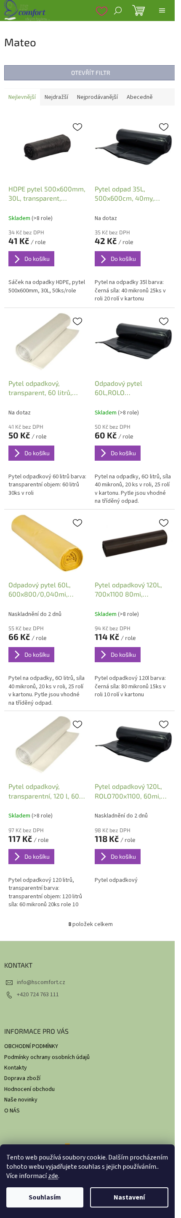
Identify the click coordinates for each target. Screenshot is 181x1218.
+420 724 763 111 (38, 994)
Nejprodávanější (97, 97)
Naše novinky (20, 1100)
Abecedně (140, 97)
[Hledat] (117, 10)
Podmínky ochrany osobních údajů (47, 1057)
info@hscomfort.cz (41, 982)
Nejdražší (56, 97)
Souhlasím (45, 1197)
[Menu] (162, 10)
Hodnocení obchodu (29, 1089)
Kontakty (15, 1068)
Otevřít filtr (90, 72)
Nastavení (129, 1197)
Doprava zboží (22, 1078)
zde (53, 1176)
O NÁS (12, 1111)
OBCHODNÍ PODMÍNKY (31, 1046)
